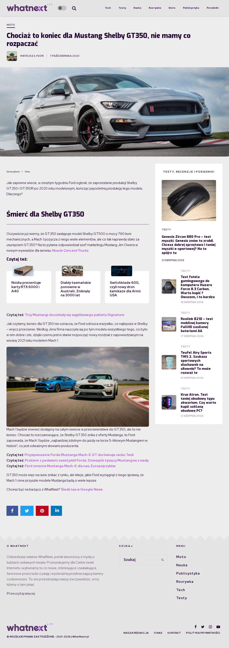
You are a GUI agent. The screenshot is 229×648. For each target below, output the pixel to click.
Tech (108, 8)
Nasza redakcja (136, 633)
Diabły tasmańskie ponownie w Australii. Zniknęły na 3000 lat (76, 288)
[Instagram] (210, 627)
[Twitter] (203, 627)
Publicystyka (191, 8)
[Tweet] (27, 511)
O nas (158, 633)
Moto (172, 8)
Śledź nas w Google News (82, 489)
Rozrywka (155, 8)
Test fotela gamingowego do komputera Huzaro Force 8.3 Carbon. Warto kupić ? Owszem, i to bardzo (198, 287)
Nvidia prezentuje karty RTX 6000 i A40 (26, 286)
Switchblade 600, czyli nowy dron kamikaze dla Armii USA (125, 288)
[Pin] (42, 511)
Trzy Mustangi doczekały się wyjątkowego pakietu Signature (74, 315)
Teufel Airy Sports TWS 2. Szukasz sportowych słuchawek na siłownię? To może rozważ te (196, 363)
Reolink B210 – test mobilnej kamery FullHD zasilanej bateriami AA (197, 325)
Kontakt (174, 633)
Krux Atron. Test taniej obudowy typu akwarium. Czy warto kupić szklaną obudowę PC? (198, 403)
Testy (122, 8)
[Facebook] (195, 627)
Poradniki (212, 8)
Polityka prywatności (203, 633)
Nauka (137, 8)
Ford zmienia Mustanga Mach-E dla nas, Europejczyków (70, 466)
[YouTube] (218, 627)
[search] (162, 559)
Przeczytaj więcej (21, 593)
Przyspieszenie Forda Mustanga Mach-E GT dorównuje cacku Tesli (79, 455)
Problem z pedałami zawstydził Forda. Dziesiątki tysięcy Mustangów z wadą (86, 460)
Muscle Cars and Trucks (70, 250)
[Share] (12, 511)
